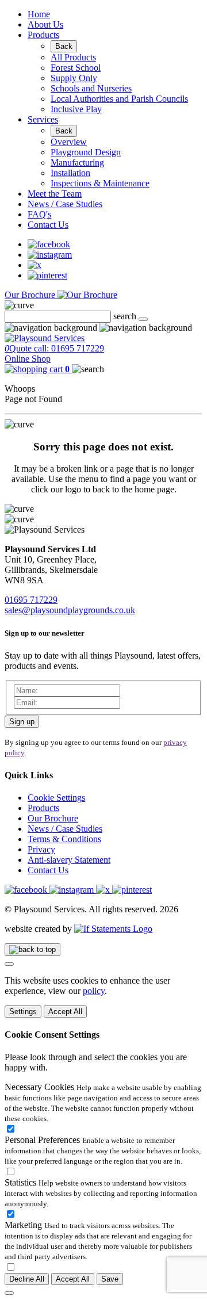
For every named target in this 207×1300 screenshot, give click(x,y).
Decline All (26, 1279)
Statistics (20, 1182)
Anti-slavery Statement (69, 860)
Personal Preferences (42, 1140)
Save (109, 1279)
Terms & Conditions (64, 839)
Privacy (41, 849)
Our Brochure (53, 818)
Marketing (23, 1225)
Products (43, 808)
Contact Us (48, 870)
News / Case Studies (65, 828)
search (124, 316)
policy (94, 991)
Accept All (65, 1011)
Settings (23, 1011)
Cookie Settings (56, 797)
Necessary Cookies (39, 1087)
